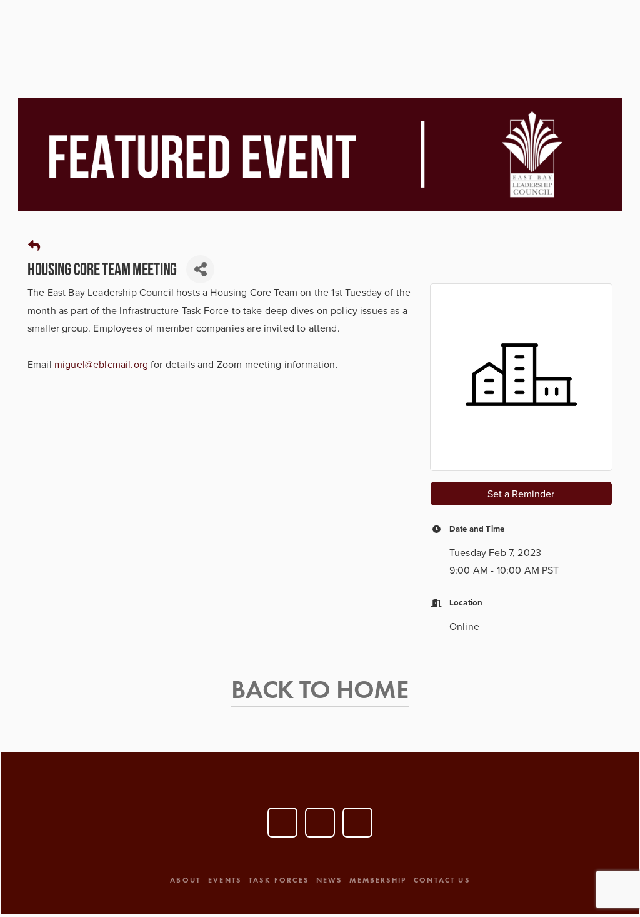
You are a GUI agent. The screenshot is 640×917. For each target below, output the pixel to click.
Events (224, 879)
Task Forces (279, 879)
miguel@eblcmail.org (101, 364)
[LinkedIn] (320, 823)
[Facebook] (357, 823)
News (329, 879)
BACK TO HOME (319, 689)
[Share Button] (200, 269)
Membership (377, 879)
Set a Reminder (521, 493)
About (185, 879)
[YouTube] (283, 823)
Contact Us (442, 879)
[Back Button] (34, 246)
